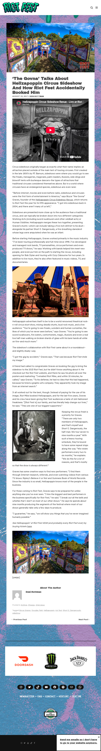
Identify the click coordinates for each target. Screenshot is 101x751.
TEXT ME (76, 696)
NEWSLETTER (27, 696)
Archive (24, 605)
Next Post (84, 619)
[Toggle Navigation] (97, 8)
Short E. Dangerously (72, 610)
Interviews (40, 605)
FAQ (39, 696)
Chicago (31, 605)
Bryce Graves (25, 610)
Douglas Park (37, 610)
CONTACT (50, 696)
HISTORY (64, 696)
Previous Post (19, 619)
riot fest (58, 610)
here (29, 526)
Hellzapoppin (49, 610)
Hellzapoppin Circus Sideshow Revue (54, 199)
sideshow (16, 613)
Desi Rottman (37, 96)
